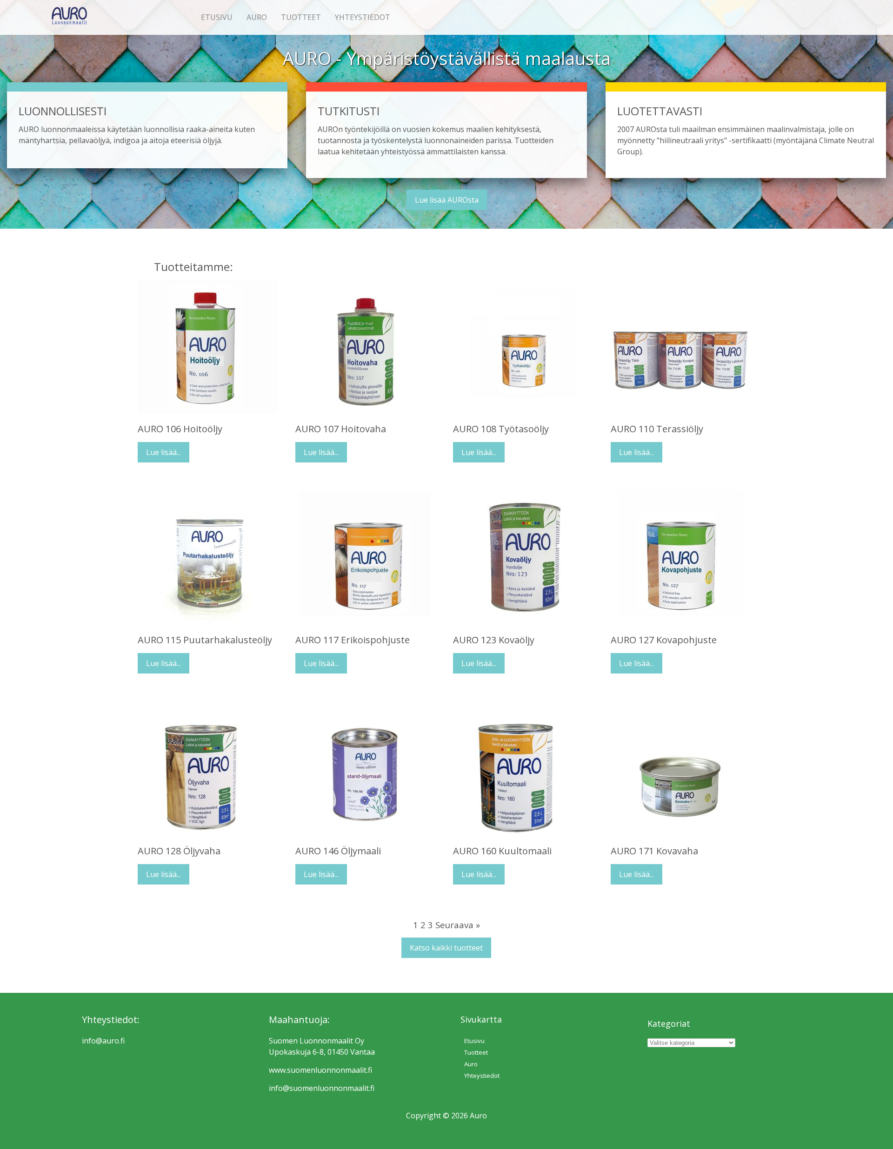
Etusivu (217, 17)
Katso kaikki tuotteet (446, 948)
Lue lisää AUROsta (447, 200)
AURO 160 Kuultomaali (502, 851)
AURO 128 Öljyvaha (179, 851)
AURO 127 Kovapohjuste (664, 640)
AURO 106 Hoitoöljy (180, 429)
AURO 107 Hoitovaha (340, 429)
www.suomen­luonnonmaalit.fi (320, 1070)
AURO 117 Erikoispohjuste (352, 640)
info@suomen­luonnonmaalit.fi (321, 1088)
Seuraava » (457, 925)
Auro (257, 17)
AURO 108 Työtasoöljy (501, 429)
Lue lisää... (163, 452)
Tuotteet (301, 17)
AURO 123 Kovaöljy (493, 640)
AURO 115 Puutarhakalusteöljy (205, 640)
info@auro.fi (103, 1041)
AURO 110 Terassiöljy (657, 429)
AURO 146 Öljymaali (338, 851)
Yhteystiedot (362, 17)
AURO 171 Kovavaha (654, 851)
